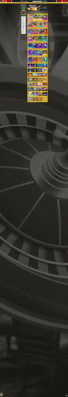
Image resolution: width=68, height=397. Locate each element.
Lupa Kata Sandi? (45, 0)
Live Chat (39, 0)
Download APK (35, 0)
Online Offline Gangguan (24, 34)
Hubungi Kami (42, 0)
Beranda (28, 4)
